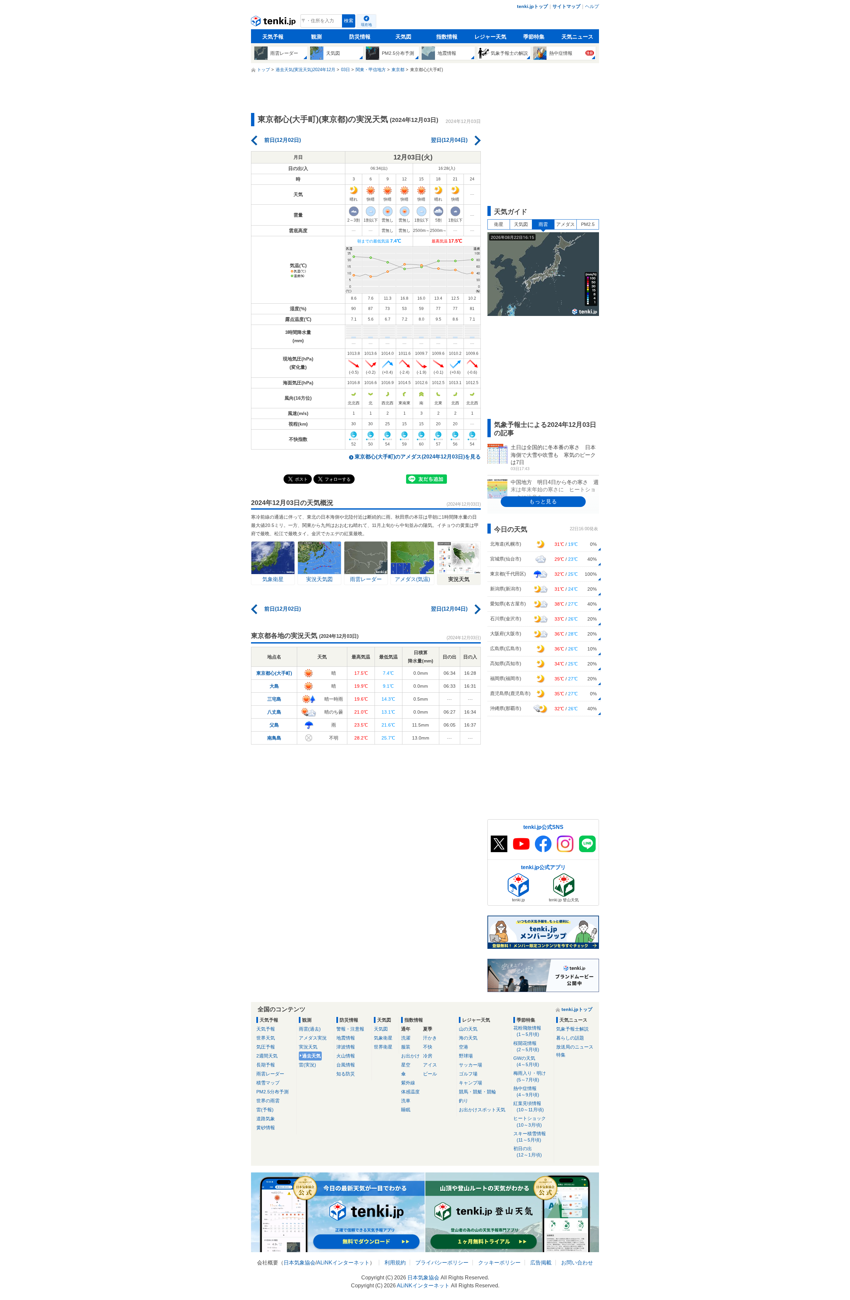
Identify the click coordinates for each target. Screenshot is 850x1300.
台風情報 (345, 1064)
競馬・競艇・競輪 (477, 1091)
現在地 (366, 25)
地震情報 (345, 1038)
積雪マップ (268, 1082)
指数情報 (447, 37)
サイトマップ (566, 6)
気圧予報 (265, 1047)
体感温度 (410, 1091)
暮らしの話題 (570, 1038)
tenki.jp (274, 22)
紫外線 (408, 1082)
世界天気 (265, 1038)
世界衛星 (383, 1047)
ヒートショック (529, 1121)
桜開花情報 (526, 1046)
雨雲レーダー (270, 1073)
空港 (463, 1047)
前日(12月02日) (282, 140)
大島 (274, 686)
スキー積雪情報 (529, 1137)
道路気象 (265, 1118)
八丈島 (274, 712)
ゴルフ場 (468, 1073)
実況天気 (308, 1047)
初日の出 (527, 1151)
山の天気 (468, 1029)
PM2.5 (588, 224)
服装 (405, 1047)
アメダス (565, 224)
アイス (430, 1064)
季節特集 (534, 37)
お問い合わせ (577, 1262)
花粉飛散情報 (527, 1031)
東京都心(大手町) (274, 673)
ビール (430, 1073)
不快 (427, 1047)
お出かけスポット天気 (482, 1109)
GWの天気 (526, 1061)
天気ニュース (577, 37)
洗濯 (405, 1038)
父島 (274, 725)
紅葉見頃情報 (528, 1106)
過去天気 (311, 1055)
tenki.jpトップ (532, 6)
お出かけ (410, 1055)
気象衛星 (383, 1038)
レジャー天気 (490, 37)
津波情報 (345, 1047)
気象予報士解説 (572, 1029)
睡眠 (405, 1109)
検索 (348, 20)
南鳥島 (274, 738)
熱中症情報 (526, 1091)
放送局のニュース (574, 1047)
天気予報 (273, 37)
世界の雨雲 (268, 1100)
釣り (463, 1100)
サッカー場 (470, 1064)
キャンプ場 (470, 1082)
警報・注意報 (350, 1029)
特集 (560, 1054)
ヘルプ (592, 6)
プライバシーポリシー (441, 1262)
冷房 (427, 1055)
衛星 (498, 224)
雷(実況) (307, 1064)
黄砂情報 (265, 1127)
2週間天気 (267, 1055)
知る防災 (345, 1073)
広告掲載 (541, 1262)
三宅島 (274, 699)
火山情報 (345, 1055)
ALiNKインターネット (343, 1262)
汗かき (430, 1038)
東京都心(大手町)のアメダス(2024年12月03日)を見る (418, 456)
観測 (316, 37)
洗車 (405, 1100)
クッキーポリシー (499, 1262)
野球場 (466, 1055)
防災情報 (360, 37)
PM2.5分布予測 (272, 1091)
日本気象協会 (299, 1262)
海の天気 (468, 1038)
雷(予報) (265, 1109)
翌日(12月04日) (449, 140)
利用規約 (395, 1262)
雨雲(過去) (310, 1029)
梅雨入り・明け (529, 1076)
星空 (405, 1064)
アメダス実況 (313, 1038)
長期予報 (265, 1064)
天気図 (403, 37)
